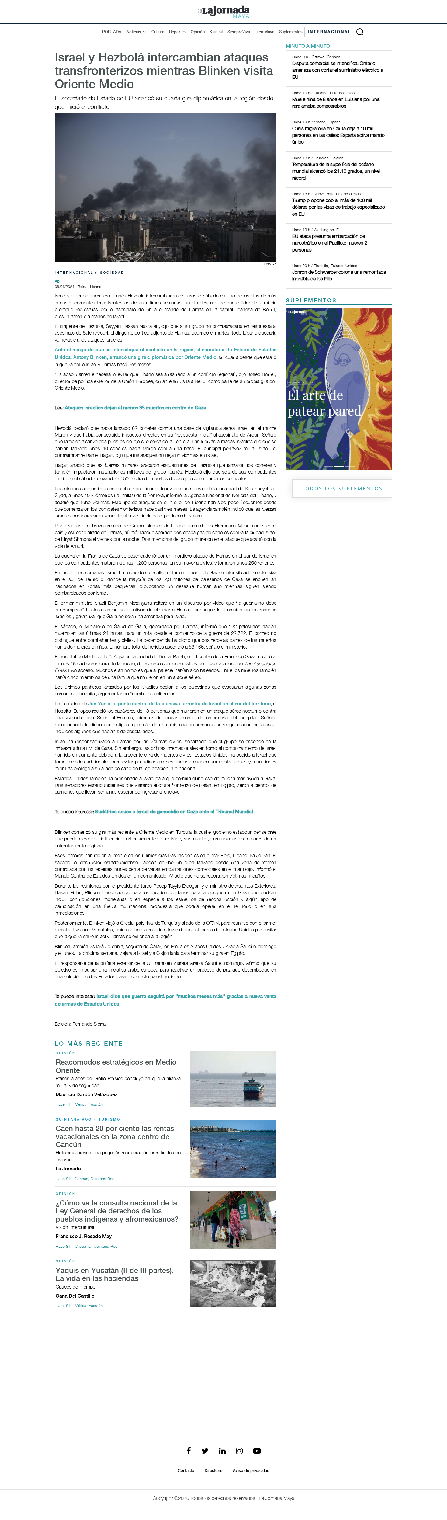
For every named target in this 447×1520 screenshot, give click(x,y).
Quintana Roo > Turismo (88, 1120)
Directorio (214, 1471)
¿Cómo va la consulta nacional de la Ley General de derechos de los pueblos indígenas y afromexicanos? (117, 1211)
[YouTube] (256, 1451)
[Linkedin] (222, 1451)
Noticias (133, 32)
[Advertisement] (165, 1360)
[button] (294, 389)
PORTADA (111, 32)
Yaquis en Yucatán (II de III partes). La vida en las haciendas (115, 1275)
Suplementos (291, 32)
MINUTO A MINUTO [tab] (308, 46)
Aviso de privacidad (251, 1471)
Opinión (198, 32)
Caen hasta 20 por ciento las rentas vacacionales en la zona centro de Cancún (115, 1137)
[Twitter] (205, 1451)
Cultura (157, 32)
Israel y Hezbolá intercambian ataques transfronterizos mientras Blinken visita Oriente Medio (164, 71)
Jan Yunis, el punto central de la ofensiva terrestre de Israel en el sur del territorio (179, 704)
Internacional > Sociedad (89, 273)
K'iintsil (216, 32)
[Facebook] (189, 1451)
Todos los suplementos (342, 488)
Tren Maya (264, 32)
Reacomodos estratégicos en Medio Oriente (116, 1066)
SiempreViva (238, 32)
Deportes (177, 32)
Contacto (186, 1471)
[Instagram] (239, 1451)
